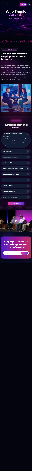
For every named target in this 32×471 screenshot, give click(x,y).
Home (10, 18)
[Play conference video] (16, 220)
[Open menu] (29, 4)
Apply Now (23, 4)
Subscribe (24, 253)
